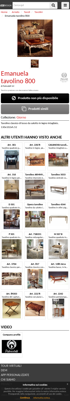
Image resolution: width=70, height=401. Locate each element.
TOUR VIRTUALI (11, 366)
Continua (25, 398)
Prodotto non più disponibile (37, 98)
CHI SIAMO (8, 379)
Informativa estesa (41, 398)
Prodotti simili (37, 109)
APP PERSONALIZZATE (15, 375)
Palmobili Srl (8, 86)
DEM (4, 370)
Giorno (21, 117)
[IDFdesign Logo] (6, 5)
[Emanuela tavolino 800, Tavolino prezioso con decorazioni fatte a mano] (35, 64)
